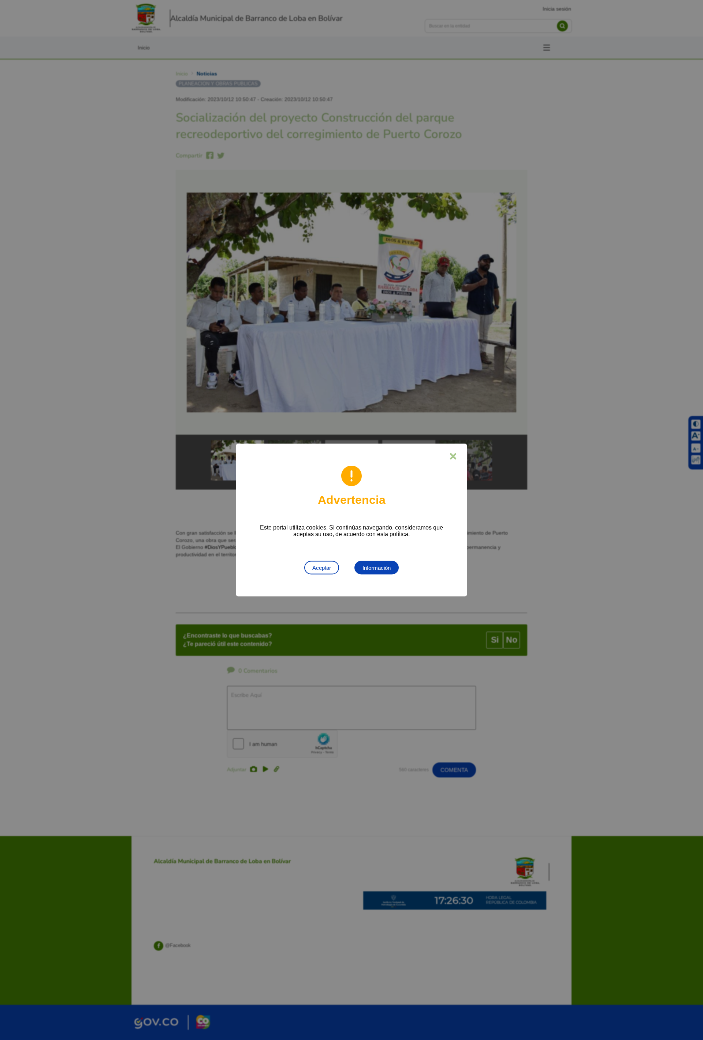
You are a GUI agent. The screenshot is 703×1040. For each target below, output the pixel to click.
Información (376, 568)
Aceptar (321, 568)
